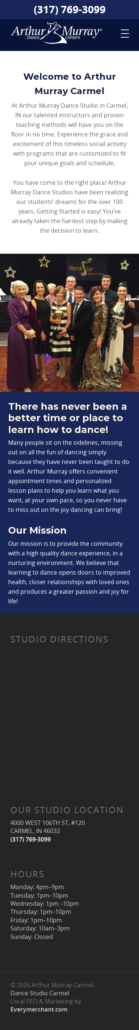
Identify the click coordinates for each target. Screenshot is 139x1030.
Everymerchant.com (38, 1009)
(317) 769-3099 (70, 10)
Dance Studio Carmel (39, 993)
